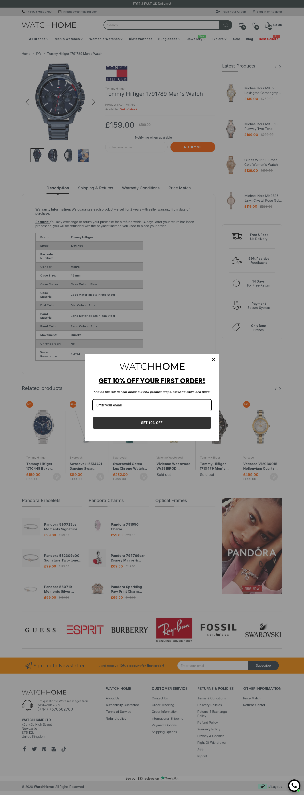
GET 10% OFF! (152, 423)
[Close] (213, 359)
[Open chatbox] (294, 785)
